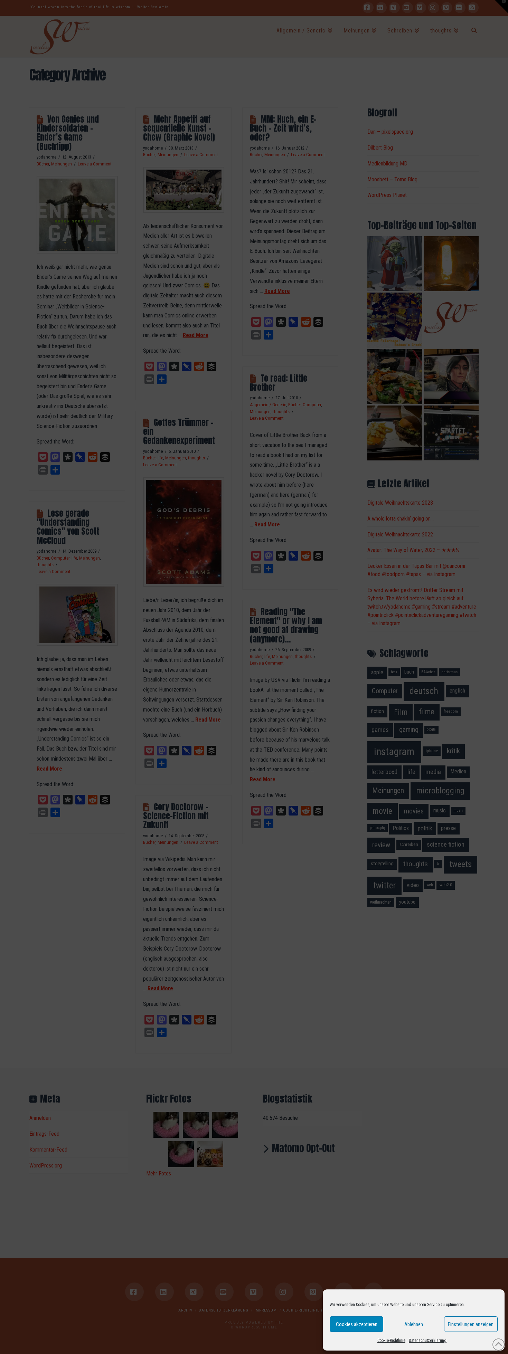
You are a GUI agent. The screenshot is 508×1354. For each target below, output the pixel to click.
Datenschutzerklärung (427, 1340)
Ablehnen (413, 1324)
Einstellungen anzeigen (470, 1324)
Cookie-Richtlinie (391, 1340)
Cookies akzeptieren (356, 1324)
